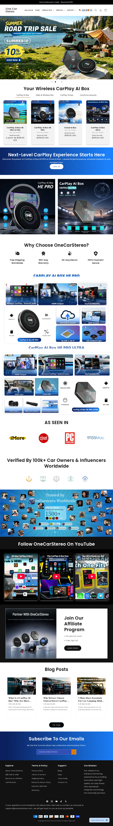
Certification (11, 782)
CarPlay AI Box (22, 95)
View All (56, 166)
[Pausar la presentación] (61, 81)
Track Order (63, 778)
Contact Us (62, 782)
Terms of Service (39, 774)
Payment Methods (39, 786)
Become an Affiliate (14, 778)
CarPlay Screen (66, 95)
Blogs (60, 771)
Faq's (60, 774)
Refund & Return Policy (41, 782)
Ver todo (56, 725)
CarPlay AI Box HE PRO (42, 129)
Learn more (73, 648)
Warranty (35, 790)
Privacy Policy (37, 771)
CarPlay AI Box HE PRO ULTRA (15, 129)
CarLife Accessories (88, 95)
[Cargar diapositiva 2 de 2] (55, 82)
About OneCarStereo (14, 771)
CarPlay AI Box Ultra (98, 129)
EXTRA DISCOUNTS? (97, 820)
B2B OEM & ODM (12, 774)
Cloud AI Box (70, 128)
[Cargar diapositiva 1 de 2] (52, 82)
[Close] (107, 820)
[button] (86, 10)
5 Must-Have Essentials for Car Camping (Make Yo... (90, 699)
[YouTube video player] (92, 577)
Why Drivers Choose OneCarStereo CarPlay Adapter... (55, 699)
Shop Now (26, 222)
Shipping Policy (38, 778)
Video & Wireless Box (45, 95)
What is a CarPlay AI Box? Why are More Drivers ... (19, 699)
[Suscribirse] (73, 752)
